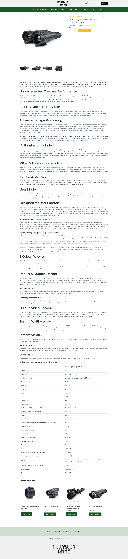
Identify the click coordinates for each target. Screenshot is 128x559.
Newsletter (66, 531)
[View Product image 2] (36, 68)
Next (64, 68)
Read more (26, 514)
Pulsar (73, 27)
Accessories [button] (43, 9)
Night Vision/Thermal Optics (76, 16)
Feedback (78, 531)
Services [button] (93, 9)
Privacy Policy (74, 538)
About (49, 531)
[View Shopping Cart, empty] (86, 3)
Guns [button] (27, 9)
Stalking (62, 9)
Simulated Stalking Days (74, 9)
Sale (101, 9)
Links (72, 531)
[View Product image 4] (59, 68)
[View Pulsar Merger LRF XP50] (25, 68)
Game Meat (54, 9)
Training (86, 9)
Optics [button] (34, 9)
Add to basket (84, 31)
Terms (67, 538)
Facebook (55, 531)
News (60, 531)
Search (104, 3)
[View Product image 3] (47, 68)
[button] (29, 9)
